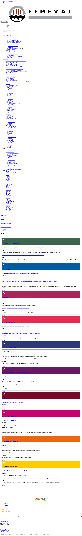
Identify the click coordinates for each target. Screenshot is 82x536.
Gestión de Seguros (10, 72)
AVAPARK (8, 177)
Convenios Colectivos (12, 93)
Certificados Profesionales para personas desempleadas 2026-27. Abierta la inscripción (20, 273)
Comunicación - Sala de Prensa (14, 41)
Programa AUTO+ (6, 445)
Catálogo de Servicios (10, 79)
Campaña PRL (11, 104)
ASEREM (8, 202)
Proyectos (10, 108)
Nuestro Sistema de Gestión (13, 39)
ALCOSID (8, 191)
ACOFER (8, 193)
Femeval (5, 229)
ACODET (8, 194)
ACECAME (8, 210)
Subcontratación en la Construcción (15, 167)
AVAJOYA (8, 198)
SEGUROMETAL (12, 126)
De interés (10, 107)
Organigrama (8, 50)
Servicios (10, 87)
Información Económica (13, 55)
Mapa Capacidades (12, 109)
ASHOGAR (8, 200)
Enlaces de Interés (12, 49)
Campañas (10, 123)
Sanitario (10, 156)
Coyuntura (10, 145)
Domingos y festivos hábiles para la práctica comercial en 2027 (15, 308)
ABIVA (7, 211)
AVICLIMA (8, 173)
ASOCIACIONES (7, 170)
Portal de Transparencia (8, 1)
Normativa (10, 94)
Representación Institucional (11, 76)
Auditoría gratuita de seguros (14, 127)
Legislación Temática (10, 158)
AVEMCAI (8, 176)
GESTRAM (10, 47)
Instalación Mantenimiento (13, 153)
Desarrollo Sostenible (10, 97)
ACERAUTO (8, 195)
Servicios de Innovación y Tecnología (13, 70)
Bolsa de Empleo (11, 120)
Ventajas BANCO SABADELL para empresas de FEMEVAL (15, 470)
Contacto (10, 96)
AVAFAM (8, 199)
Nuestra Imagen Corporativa (14, 42)
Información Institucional (13, 54)
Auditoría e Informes (12, 142)
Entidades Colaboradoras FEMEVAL (15, 48)
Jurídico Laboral (11, 160)
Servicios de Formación (10, 73)
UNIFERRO (8, 183)
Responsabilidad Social (13, 40)
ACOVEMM (8, 209)
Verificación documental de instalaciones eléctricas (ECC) (17, 81)
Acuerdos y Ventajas (10, 134)
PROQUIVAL (9, 184)
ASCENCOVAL (9, 207)
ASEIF (7, 180)
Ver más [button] (3, 262)
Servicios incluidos (9, 78)
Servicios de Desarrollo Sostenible (12, 64)
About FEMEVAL (8, 510)
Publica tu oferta (11, 122)
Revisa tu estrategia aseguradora (9, 420)
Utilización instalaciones (10, 77)
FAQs (9, 95)
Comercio (8, 114)
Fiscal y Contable (11, 141)
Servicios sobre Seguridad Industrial (13, 67)
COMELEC (8, 185)
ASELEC (8, 178)
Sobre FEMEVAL (7, 508)
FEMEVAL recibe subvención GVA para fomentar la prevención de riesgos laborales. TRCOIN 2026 (23, 247)
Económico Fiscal (9, 139)
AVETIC (7, 171)
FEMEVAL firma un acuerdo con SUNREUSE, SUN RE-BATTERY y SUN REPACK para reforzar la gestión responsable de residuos (31, 478)
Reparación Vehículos (12, 155)
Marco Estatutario (11, 52)
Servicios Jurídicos (9, 63)
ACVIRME (8, 182)
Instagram (10, 88)
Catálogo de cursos (12, 86)
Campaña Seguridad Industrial (14, 103)
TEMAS (5, 82)
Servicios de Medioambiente (11, 65)
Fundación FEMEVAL (13, 46)
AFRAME (8, 208)
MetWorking (10, 110)
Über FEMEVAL (7, 511)
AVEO (7, 186)
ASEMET (8, 205)
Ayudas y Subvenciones (10, 130)
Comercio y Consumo (12, 163)
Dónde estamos (9, 58)
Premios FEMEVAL (12, 44)
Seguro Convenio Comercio (8, 427)
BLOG (4, 148)
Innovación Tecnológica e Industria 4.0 (13, 105)
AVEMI (7, 175)
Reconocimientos (11, 43)
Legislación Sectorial (10, 152)
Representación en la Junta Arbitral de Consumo (12, 402)
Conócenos (8, 36)
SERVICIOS (5, 59)
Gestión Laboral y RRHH (11, 118)
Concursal (10, 143)
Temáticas (6, 507)
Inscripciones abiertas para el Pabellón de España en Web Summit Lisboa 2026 (19, 376)
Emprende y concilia (6, 452)
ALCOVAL (8, 190)
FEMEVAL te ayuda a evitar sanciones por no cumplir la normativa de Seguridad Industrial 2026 (23, 255)
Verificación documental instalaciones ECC (14, 69)
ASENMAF (8, 203)
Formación (8, 84)
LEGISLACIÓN (6, 150)
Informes (10, 111)
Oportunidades (11, 135)
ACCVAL (8, 192)
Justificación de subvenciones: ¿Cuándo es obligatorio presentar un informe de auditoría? (21, 333)
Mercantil (10, 161)
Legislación (10, 101)
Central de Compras (12, 137)
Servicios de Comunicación (11, 80)
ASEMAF (8, 206)
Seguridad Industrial (12, 164)
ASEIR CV (8, 179)
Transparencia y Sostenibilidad (14, 169)
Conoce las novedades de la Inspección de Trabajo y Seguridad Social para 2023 (19, 358)
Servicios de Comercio (10, 74)
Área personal (6, 2)
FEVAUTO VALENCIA (11, 172)
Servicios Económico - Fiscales (12, 62)
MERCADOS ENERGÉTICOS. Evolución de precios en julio (15, 326)
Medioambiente (11, 168)
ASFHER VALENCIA (10, 201)
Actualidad (10, 99)
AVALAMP (8, 196)
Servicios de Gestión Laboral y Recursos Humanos (16, 61)
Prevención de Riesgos (12, 165)
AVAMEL (8, 187)
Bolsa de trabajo (5, 351)
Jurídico (7, 91)
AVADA (7, 188)
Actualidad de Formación (13, 85)
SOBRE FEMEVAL (7, 35)
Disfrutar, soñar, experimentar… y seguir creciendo (13, 384)
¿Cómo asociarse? (9, 57)
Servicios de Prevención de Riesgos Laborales (15, 66)
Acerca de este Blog (10, 149)
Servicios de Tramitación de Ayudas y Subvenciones (16, 71)
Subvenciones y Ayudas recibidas (15, 56)
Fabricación (10, 154)
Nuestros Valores (11, 38)
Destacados (10, 140)
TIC (9, 157)
